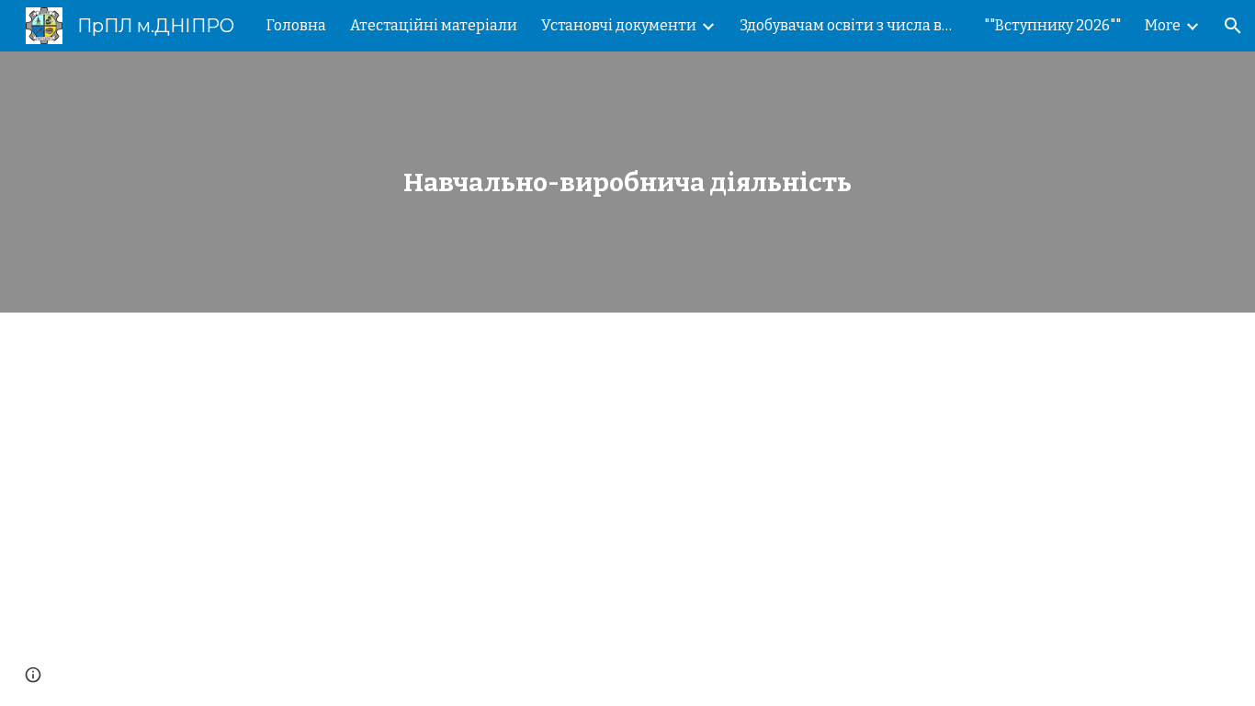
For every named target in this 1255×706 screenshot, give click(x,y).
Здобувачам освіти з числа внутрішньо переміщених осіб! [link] (850, 25)
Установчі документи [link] (618, 25)
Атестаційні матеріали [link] (433, 25)
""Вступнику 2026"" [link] (1052, 25)
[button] (1233, 26)
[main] (627, 182)
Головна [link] (296, 25)
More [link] (1163, 25)
